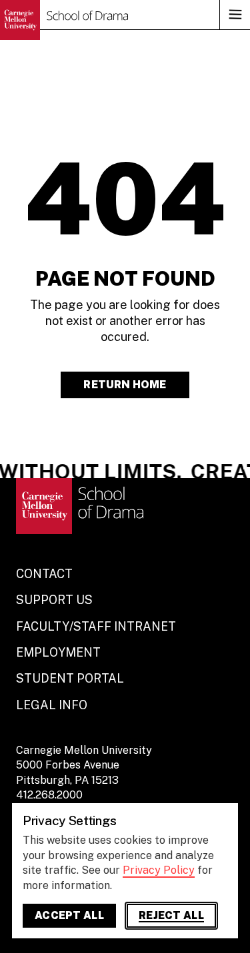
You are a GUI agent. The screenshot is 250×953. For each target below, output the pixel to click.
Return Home (124, 384)
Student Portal (70, 678)
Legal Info (51, 705)
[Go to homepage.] (64, 20)
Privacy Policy (159, 870)
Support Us (54, 600)
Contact (44, 574)
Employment (58, 652)
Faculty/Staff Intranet (96, 626)
